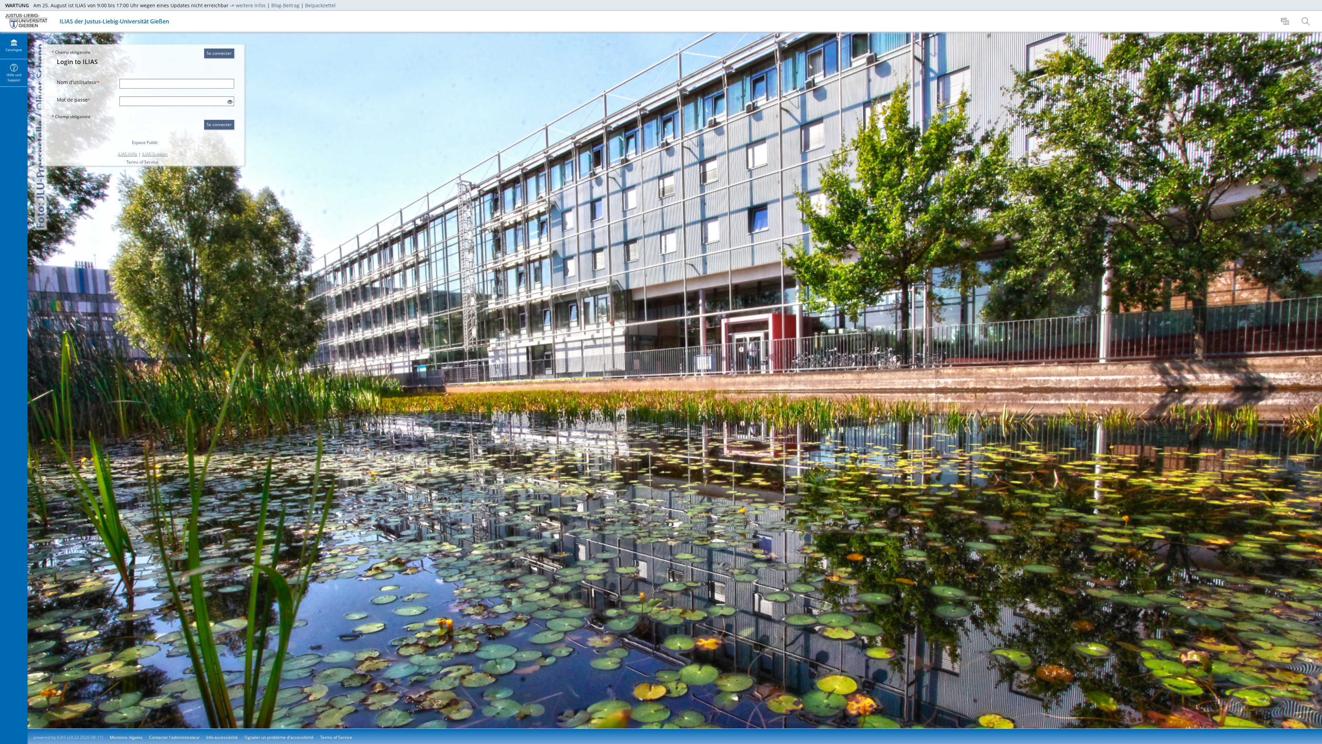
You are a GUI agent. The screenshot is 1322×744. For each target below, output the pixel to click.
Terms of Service (142, 162)
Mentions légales (126, 737)
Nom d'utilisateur (78, 82)
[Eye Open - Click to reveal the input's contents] (230, 102)
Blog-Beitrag (285, 5)
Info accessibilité (222, 737)
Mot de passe (73, 99)
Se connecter (219, 53)
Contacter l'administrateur (174, 737)
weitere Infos (251, 5)
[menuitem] (1286, 21)
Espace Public (145, 142)
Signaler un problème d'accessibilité (279, 737)
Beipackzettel (320, 5)
